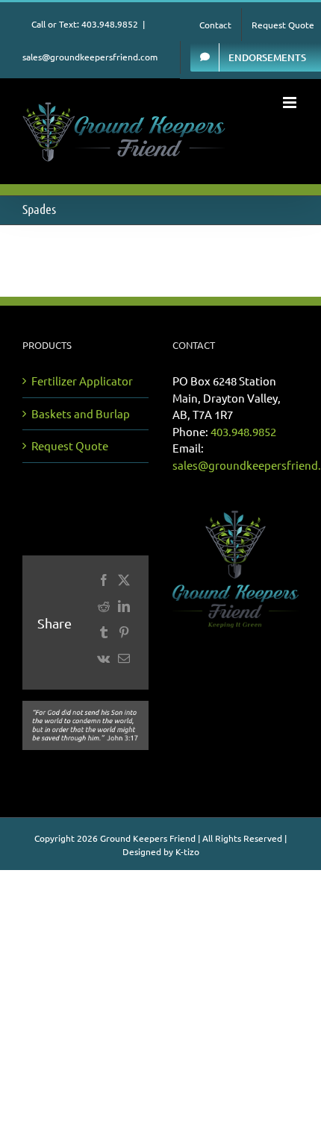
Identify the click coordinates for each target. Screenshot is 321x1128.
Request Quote (69, 445)
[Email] (123, 662)
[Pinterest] (123, 636)
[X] (123, 583)
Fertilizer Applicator (82, 381)
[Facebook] (103, 583)
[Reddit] (103, 609)
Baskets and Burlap (80, 413)
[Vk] (103, 662)
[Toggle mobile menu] (291, 102)
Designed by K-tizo (160, 851)
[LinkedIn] (123, 609)
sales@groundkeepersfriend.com (90, 57)
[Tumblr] (103, 636)
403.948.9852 (243, 431)
